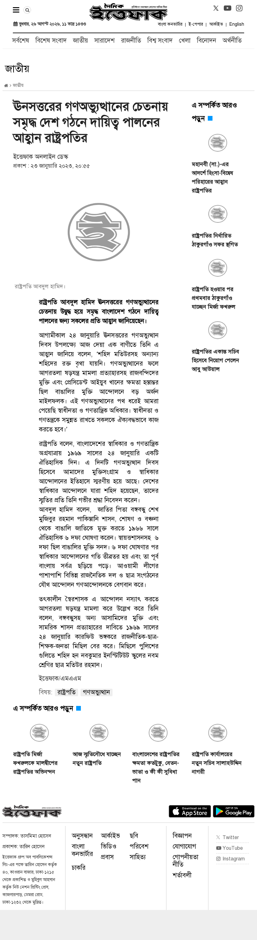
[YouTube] (228, 8)
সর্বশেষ (20, 40)
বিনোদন (206, 40)
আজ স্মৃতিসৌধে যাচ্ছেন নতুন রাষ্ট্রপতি (97, 758)
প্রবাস (107, 857)
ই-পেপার (196, 24)
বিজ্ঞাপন (182, 836)
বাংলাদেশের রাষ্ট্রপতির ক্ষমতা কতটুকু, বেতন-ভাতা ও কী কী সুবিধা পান (156, 767)
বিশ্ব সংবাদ (160, 40)
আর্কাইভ (216, 24)
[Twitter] (216, 8)
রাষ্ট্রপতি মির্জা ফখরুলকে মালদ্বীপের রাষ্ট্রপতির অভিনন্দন (35, 763)
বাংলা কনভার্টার (170, 24)
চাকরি (79, 868)
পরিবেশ (139, 846)
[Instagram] (239, 8)
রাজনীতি (131, 40)
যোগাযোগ (184, 846)
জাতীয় (80, 40)
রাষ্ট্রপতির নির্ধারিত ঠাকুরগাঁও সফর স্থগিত (215, 240)
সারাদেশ (104, 40)
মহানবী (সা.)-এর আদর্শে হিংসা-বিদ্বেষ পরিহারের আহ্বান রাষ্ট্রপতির (212, 177)
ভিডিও (109, 846)
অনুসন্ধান (82, 836)
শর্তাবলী (182, 875)
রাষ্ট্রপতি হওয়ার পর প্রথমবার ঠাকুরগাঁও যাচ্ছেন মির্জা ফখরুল (213, 298)
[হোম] (6, 85)
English (236, 24)
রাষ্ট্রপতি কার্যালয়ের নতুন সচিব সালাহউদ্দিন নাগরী (217, 763)
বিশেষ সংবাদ (51, 40)
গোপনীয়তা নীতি (185, 861)
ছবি (134, 836)
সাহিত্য (138, 857)
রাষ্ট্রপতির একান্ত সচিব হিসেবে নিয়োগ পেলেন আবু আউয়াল (215, 360)
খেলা (185, 40)
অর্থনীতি (232, 40)
